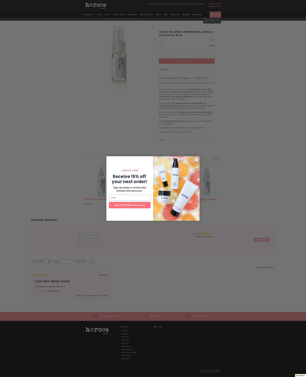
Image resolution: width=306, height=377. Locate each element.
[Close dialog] (196, 159)
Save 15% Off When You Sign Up (130, 205)
